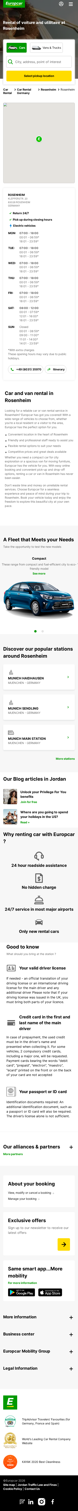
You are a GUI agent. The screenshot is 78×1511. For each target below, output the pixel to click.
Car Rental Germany (24, 91)
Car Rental (7, 91)
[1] (35, 631)
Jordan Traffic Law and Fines (37, 1484)
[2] (42, 631)
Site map (9, 1484)
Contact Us (32, 1488)
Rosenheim (48, 89)
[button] (39, 139)
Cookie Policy (12, 1488)
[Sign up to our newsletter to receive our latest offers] (64, 1244)
